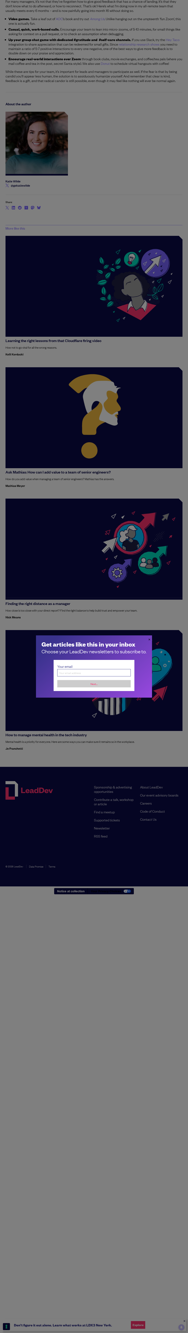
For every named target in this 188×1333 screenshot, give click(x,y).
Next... (94, 684)
